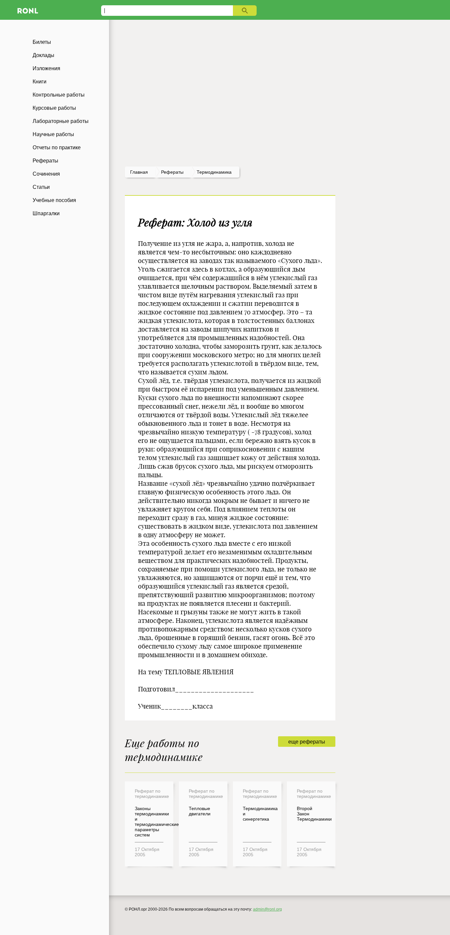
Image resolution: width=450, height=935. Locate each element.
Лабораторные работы (61, 121)
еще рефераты (306, 742)
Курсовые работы (54, 108)
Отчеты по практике (57, 147)
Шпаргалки (46, 213)
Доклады (43, 55)
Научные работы (53, 134)
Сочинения (46, 174)
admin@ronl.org (267, 909)
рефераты (172, 172)
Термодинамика (214, 172)
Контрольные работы (59, 95)
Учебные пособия (54, 200)
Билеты (42, 42)
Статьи (41, 187)
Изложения (46, 68)
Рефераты (45, 160)
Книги (39, 81)
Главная (139, 172)
